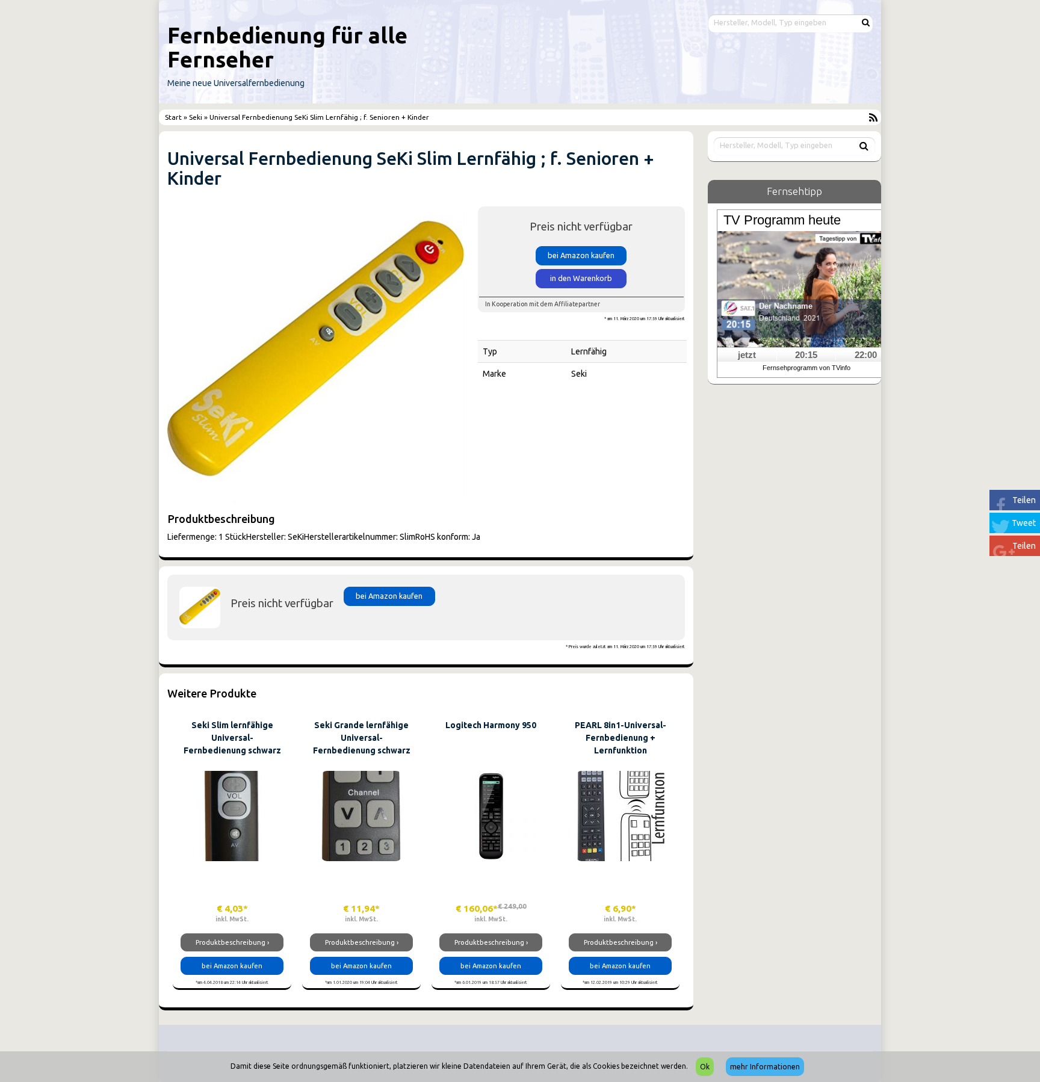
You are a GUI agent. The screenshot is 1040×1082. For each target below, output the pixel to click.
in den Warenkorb (581, 278)
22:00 (866, 355)
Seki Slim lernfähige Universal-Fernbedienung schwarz (232, 737)
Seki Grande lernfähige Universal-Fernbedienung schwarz (361, 737)
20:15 (806, 355)
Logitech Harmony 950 (490, 725)
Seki (195, 117)
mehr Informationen (765, 1067)
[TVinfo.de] (806, 288)
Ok (705, 1067)
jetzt (747, 355)
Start (174, 117)
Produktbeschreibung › (232, 942)
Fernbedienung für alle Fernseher (287, 47)
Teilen (1024, 500)
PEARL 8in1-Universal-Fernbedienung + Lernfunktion (620, 737)
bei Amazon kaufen (581, 255)
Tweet (1024, 523)
